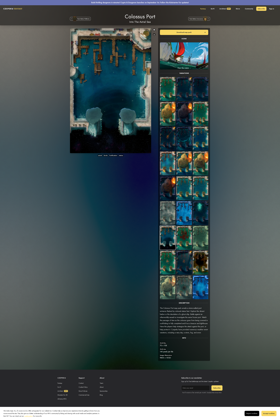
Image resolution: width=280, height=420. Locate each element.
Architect (225, 9)
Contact (81, 383)
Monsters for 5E (62, 395)
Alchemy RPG (62, 399)
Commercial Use (84, 395)
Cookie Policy (83, 387)
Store (238, 9)
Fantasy (203, 9)
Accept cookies (269, 413)
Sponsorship (103, 391)
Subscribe (261, 9)
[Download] (154, 34)
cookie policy (28, 416)
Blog (101, 395)
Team (101, 383)
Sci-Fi (212, 9)
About (101, 387)
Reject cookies (251, 413)
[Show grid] (154, 29)
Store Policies (83, 391)
